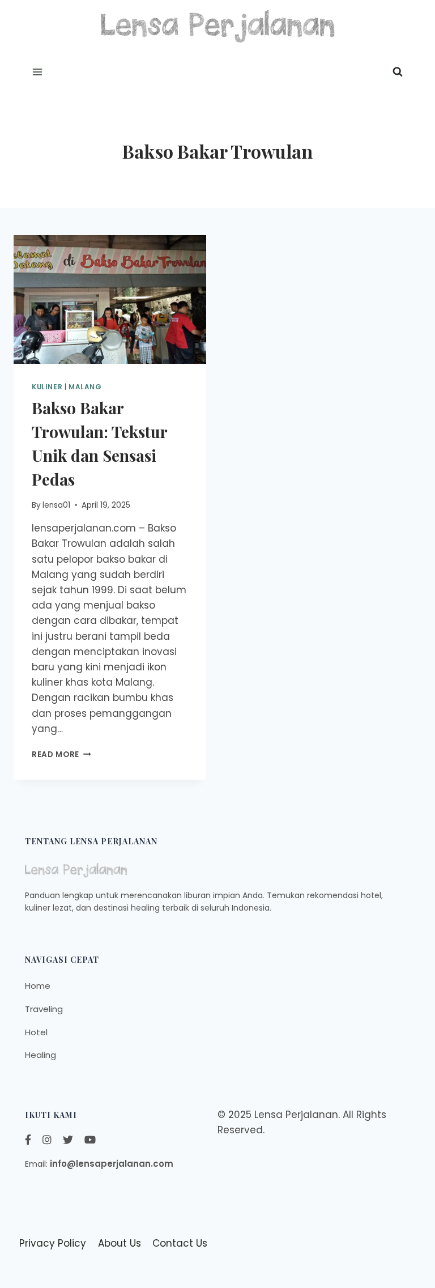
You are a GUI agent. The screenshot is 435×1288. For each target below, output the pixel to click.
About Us (119, 1243)
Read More (61, 754)
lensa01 (56, 505)
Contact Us (179, 1243)
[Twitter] (68, 1140)
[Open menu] (37, 72)
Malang (85, 387)
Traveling (44, 1009)
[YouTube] (90, 1140)
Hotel (36, 1032)
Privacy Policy (52, 1243)
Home (37, 986)
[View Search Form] (397, 72)
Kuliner (47, 387)
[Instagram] (47, 1140)
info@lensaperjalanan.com (111, 1164)
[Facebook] (28, 1140)
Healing (40, 1055)
